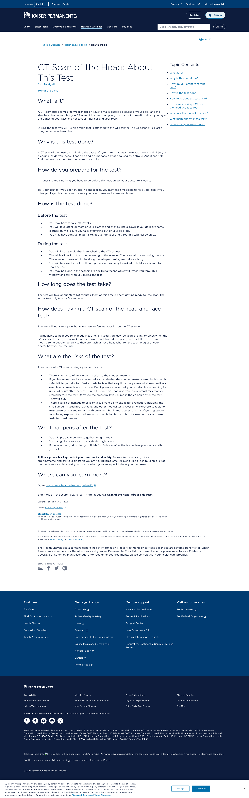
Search (219, 27)
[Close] (244, 788)
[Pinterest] (51, 721)
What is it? (176, 72)
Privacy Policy (75, 539)
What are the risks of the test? (189, 113)
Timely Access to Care (36, 637)
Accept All (201, 788)
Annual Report (83, 651)
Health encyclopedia (76, 44)
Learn (27, 26)
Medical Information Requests (142, 637)
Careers (79, 657)
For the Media (82, 664)
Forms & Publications (138, 616)
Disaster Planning (185, 695)
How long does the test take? (188, 98)
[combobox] (183, 27)
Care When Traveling (35, 630)
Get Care (112, 26)
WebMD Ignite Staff (54, 507)
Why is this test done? (184, 78)
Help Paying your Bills (138, 630)
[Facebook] (35, 721)
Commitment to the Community (93, 637)
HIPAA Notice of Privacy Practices (92, 700)
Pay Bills (127, 26)
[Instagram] (60, 721)
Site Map (181, 706)
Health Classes (32, 623)
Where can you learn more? (187, 124)
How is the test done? (184, 92)
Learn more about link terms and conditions (201, 754)
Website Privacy (83, 695)
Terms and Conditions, (82, 795)
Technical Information (187, 700)
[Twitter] (26, 721)
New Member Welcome (139, 609)
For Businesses (185, 609)
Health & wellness (50, 44)
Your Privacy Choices (85, 706)
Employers (191, 4)
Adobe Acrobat (59, 760)
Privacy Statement (102, 795)
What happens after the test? (188, 118)
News (78, 623)
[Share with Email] (41, 568)
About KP (80, 609)
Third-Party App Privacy (138, 706)
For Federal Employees (190, 616)
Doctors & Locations (64, 26)
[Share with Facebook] (49, 568)
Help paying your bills (214, 4)
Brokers (175, 4)
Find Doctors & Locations (38, 616)
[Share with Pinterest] (65, 568)
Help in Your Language (35, 706)
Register (194, 15)
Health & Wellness (91, 26)
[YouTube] (43, 721)
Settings (180, 788)
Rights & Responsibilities (138, 700)
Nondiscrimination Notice (36, 700)
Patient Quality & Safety (88, 616)
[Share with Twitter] (57, 568)
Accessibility (30, 695)
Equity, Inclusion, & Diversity (91, 644)
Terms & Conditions (135, 695)
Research (80, 630)
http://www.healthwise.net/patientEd (69, 485)
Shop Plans (41, 26)
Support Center (61, 4)
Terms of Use (56, 539)
